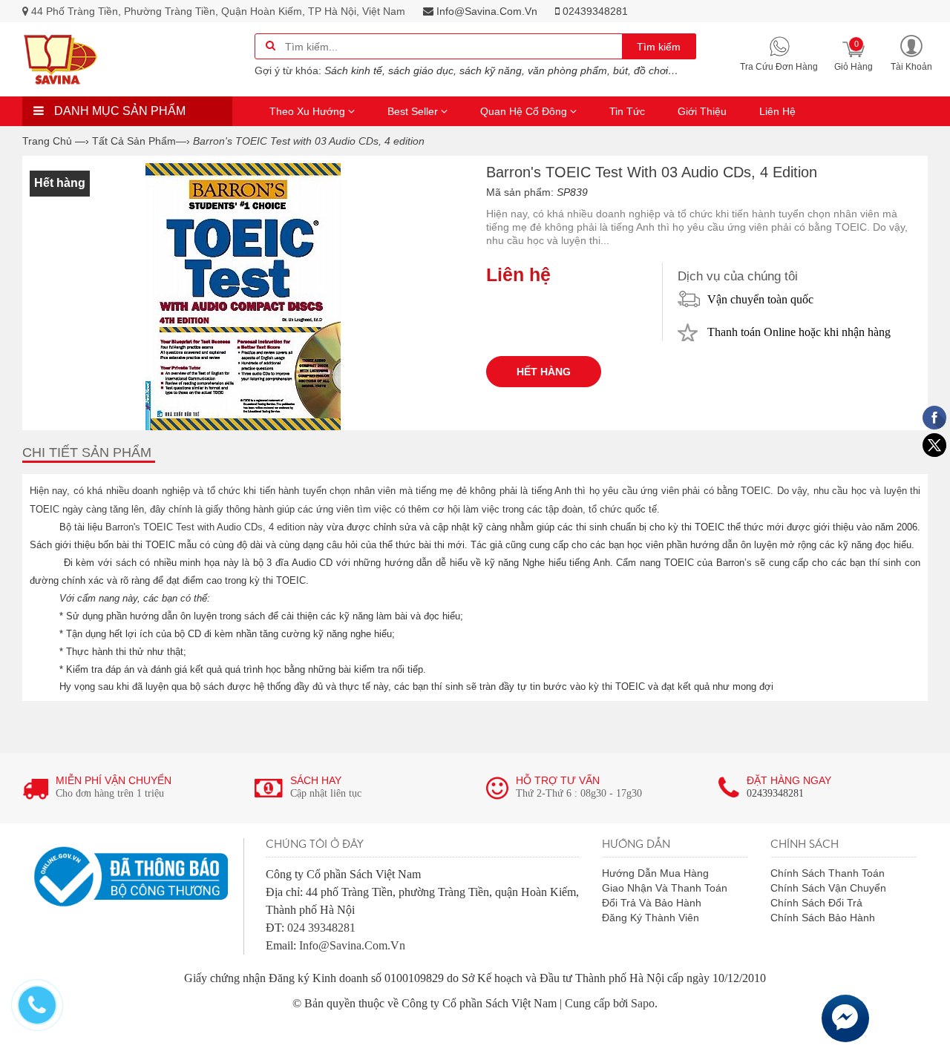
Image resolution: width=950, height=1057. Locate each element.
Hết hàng (544, 372)
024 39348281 (321, 927)
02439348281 (594, 11)
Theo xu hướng (308, 111)
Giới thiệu (702, 111)
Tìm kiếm (659, 47)
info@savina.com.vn (485, 11)
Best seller (414, 111)
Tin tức (627, 111)
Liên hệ (777, 111)
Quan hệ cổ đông (525, 111)
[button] (911, 52)
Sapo (643, 1003)
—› (141, 141)
